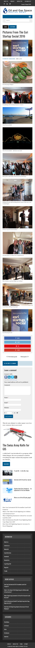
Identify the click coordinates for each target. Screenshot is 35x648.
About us (6, 1)
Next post (24, 357)
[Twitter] (10, 4)
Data (5, 629)
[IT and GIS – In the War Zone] (7, 474)
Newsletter (19, 1)
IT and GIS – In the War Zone (21, 471)
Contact (9, 644)
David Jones (12, 58)
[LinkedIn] (7, 4)
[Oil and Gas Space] (17, 10)
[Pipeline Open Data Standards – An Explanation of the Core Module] (7, 492)
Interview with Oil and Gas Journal (22, 480)
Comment (7, 385)
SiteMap (26, 644)
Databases (6, 633)
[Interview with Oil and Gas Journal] (7, 483)
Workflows (6, 622)
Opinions (6, 636)
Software (6, 626)
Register (6, 567)
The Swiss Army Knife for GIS (16, 447)
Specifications (7, 553)
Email (6, 403)
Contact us (6, 545)
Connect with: (8, 374)
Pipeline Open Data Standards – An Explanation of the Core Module (23, 489)
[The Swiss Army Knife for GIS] (17, 442)
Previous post (12, 357)
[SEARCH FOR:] (17, 20)
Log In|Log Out (28, 1)
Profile (5, 571)
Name (6, 397)
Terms (21, 644)
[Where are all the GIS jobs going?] (7, 501)
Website (6, 408)
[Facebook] (4, 4)
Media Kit (12, 1)
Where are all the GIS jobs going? (22, 498)
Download (6, 556)
